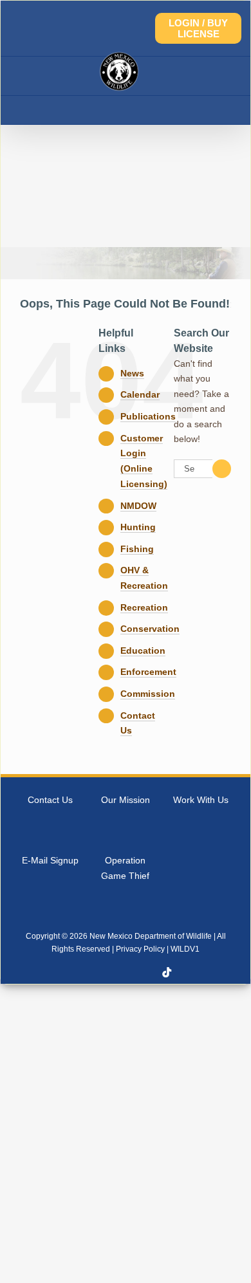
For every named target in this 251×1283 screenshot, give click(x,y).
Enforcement (148, 672)
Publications (148, 416)
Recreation (144, 607)
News (132, 373)
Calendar (140, 394)
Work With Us (200, 800)
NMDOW (138, 506)
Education (142, 650)
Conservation (150, 628)
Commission (147, 693)
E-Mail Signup (50, 860)
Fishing (137, 549)
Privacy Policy (140, 949)
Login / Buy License (198, 28)
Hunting (138, 527)
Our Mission (125, 800)
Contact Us (50, 800)
